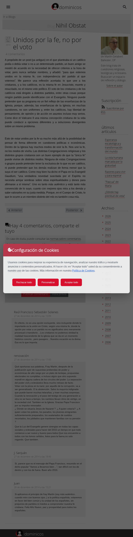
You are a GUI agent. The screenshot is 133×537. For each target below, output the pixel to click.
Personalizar (48, 282)
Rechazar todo (24, 282)
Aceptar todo (71, 282)
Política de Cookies (83, 270)
